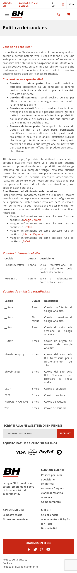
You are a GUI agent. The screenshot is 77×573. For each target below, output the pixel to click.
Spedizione (48, 479)
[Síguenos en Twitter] (35, 549)
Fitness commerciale (15, 519)
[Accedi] (63, 4)
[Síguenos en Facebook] (29, 549)
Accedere (46, 497)
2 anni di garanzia (52, 493)
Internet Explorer (33, 234)
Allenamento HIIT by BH (55, 519)
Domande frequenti (53, 488)
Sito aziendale (49, 515)
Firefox (27, 227)
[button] (71, 4)
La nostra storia (12, 515)
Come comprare (51, 501)
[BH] (19, 472)
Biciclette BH (49, 528)
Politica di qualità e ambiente (20, 566)
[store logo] (17, 14)
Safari (26, 241)
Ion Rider (46, 523)
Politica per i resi (51, 475)
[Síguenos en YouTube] (48, 549)
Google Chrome (32, 220)
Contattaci (47, 484)
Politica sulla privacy (15, 559)
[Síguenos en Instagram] (42, 549)
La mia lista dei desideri (28, 4)
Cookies (7, 563)
